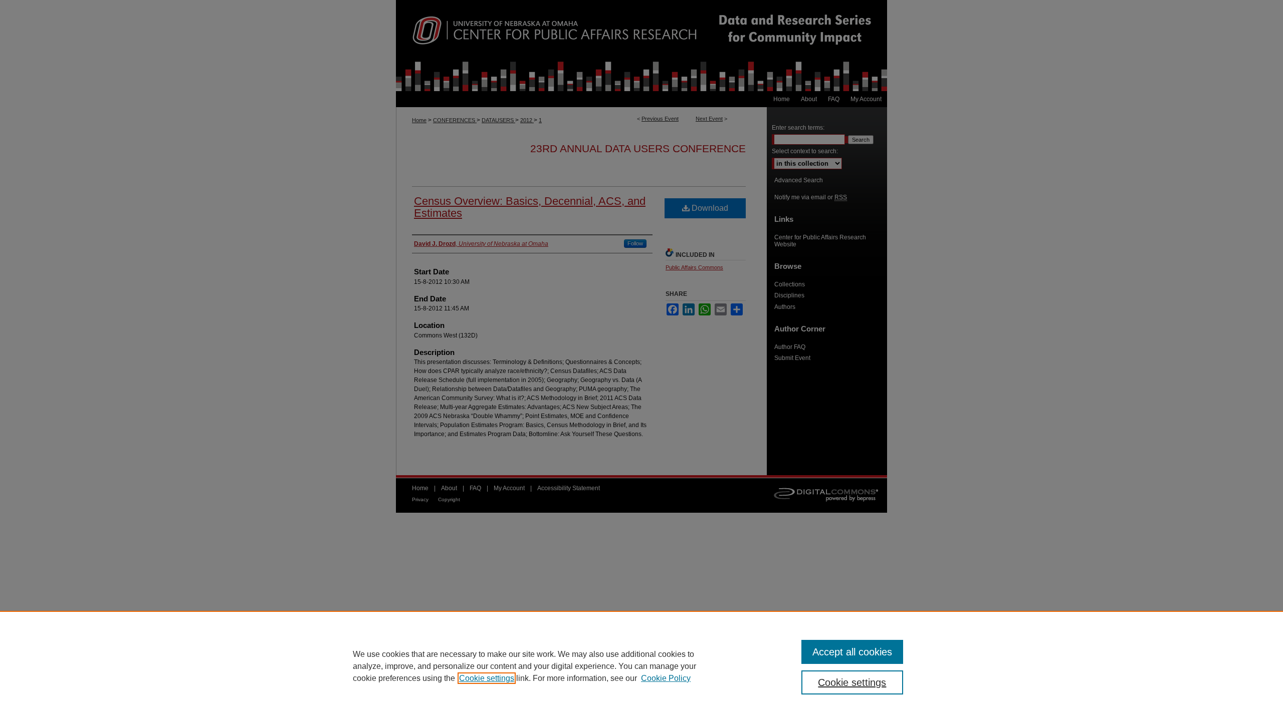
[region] (641, 666)
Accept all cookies (852, 651)
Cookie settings (486, 678)
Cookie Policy (666, 678)
